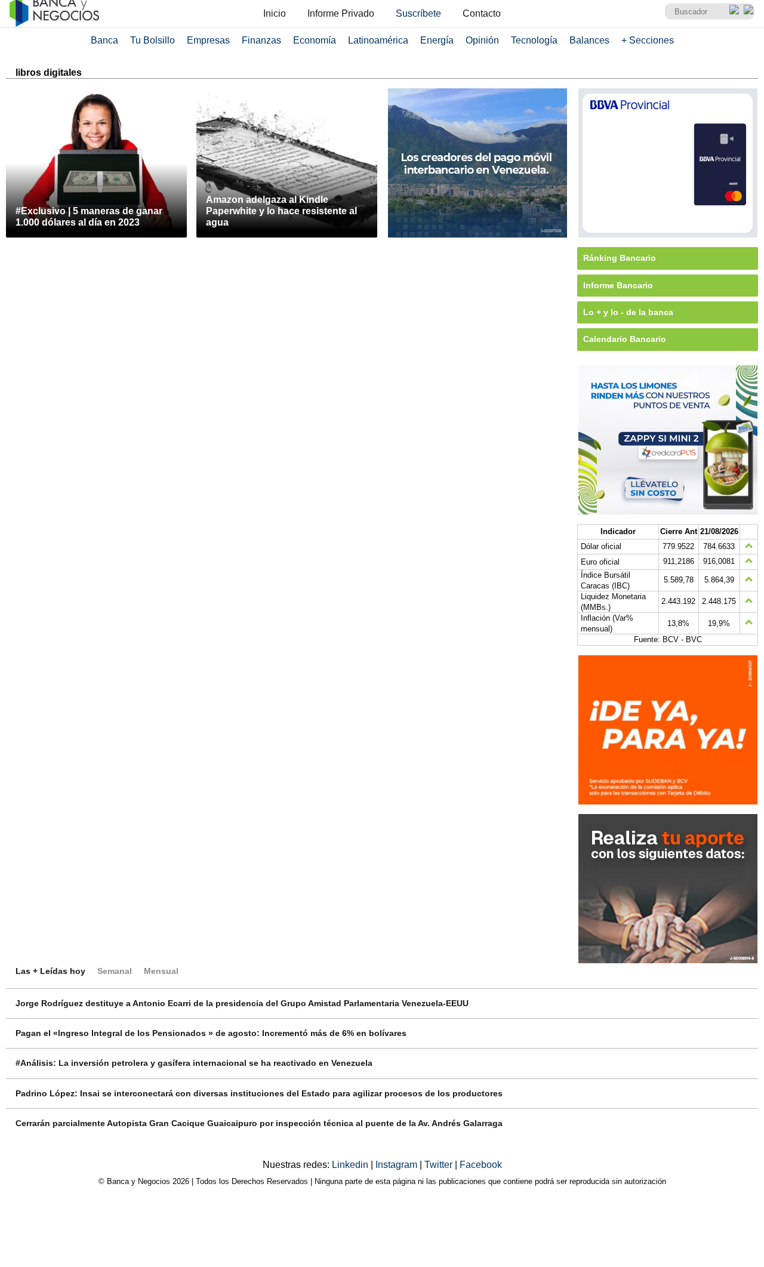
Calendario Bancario (624, 339)
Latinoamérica (378, 40)
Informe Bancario (618, 285)
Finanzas (261, 40)
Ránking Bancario (619, 258)
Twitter (439, 1165)
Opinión (482, 40)
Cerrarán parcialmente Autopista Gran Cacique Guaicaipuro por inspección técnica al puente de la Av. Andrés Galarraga (259, 1123)
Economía (314, 40)
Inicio (274, 13)
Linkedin (351, 1165)
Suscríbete (418, 13)
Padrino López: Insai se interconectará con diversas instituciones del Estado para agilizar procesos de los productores (259, 1093)
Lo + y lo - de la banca (628, 312)
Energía (437, 40)
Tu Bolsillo (152, 40)
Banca (104, 40)
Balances (589, 40)
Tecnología (534, 40)
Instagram (397, 1165)
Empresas (208, 40)
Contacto (482, 13)
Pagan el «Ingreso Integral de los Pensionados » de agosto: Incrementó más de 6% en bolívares (211, 1033)
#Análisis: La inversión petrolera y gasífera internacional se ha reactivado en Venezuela (194, 1063)
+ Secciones (647, 40)
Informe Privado (340, 13)
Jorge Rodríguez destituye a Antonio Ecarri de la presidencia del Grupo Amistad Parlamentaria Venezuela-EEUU (242, 1003)
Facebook (481, 1165)
